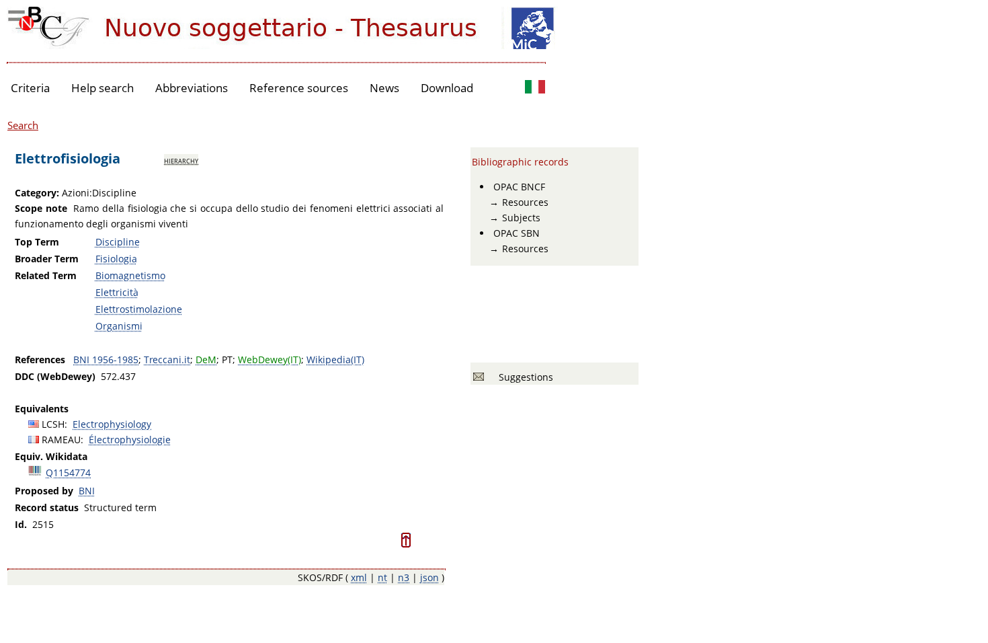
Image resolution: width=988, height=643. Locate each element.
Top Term (37, 241)
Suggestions (523, 377)
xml (359, 577)
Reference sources (298, 88)
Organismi (118, 325)
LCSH (53, 424)
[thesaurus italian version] (535, 88)
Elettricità (116, 292)
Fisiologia (116, 258)
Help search (102, 88)
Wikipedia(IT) (335, 359)
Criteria (30, 88)
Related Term (46, 275)
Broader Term (47, 258)
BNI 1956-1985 (105, 359)
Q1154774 (68, 472)
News (384, 88)
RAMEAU (61, 439)
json (429, 577)
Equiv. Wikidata (51, 456)
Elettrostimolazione (138, 309)
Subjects (521, 217)
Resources (525, 202)
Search (22, 125)
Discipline (117, 241)
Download (447, 88)
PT (227, 359)
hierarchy (181, 160)
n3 (403, 577)
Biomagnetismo (130, 275)
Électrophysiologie (130, 439)
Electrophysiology (112, 424)
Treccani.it (167, 359)
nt (382, 577)
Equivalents (42, 408)
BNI (87, 490)
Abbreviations (191, 88)
